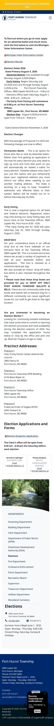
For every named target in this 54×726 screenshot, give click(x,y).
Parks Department (18, 572)
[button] (50, 17)
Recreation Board (17, 577)
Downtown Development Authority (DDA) (21, 549)
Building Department (19, 527)
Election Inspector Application (22, 435)
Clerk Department (17, 532)
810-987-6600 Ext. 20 (40, 471)
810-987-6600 (14, 621)
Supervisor (14, 583)
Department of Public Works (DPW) (23, 540)
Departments (16, 514)
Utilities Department (18, 594)
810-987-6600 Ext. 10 (15, 465)
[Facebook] (3, 12)
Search (18, 12)
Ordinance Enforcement (21, 566)
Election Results (14, 61)
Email (14, 463)
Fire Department (16, 561)
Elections (13, 555)
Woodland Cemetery (19, 599)
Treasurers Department (20, 588)
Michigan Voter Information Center (24, 55)
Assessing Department (20, 521)
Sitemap (10, 12)
